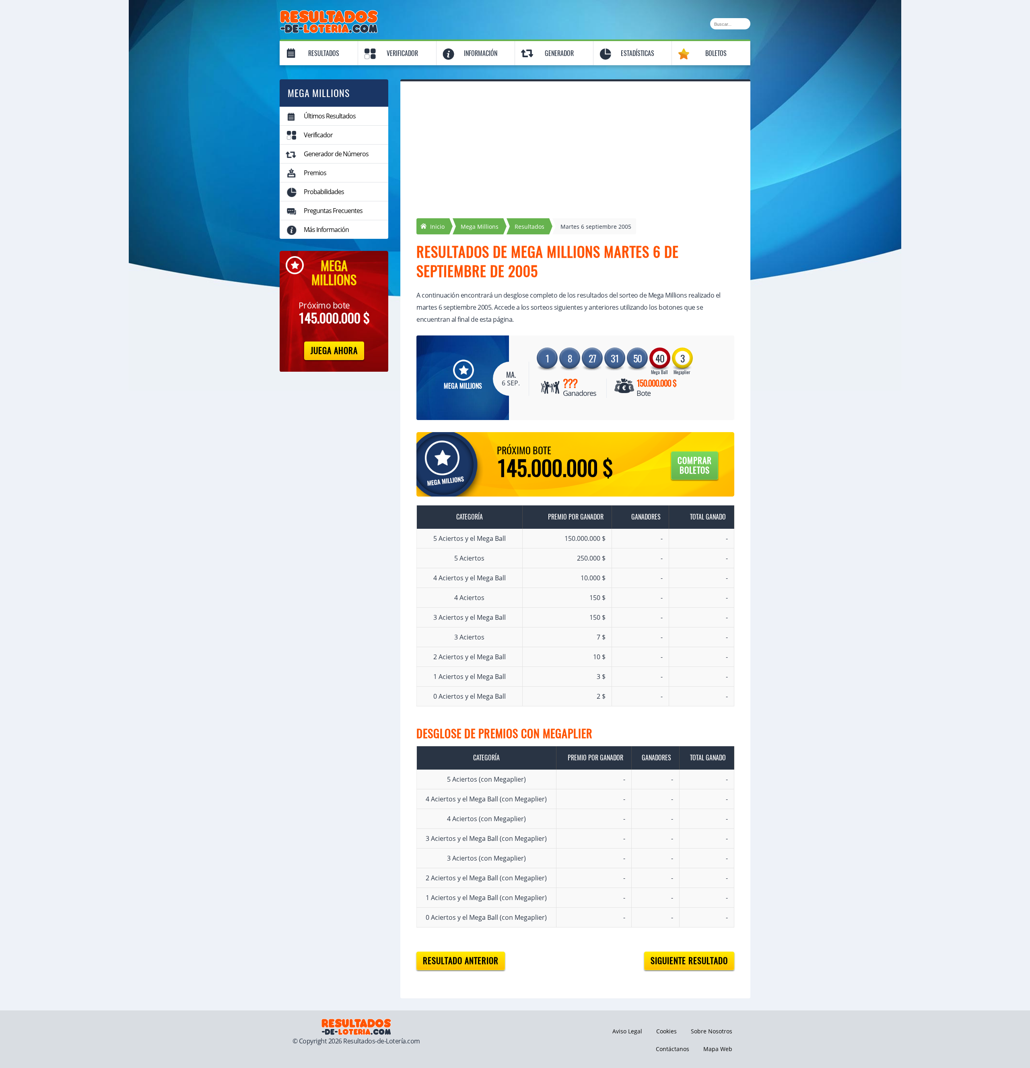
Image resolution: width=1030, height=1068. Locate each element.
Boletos (716, 53)
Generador (559, 53)
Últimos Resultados (330, 116)
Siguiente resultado (689, 961)
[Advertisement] (575, 157)
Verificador (402, 53)
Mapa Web (717, 1049)
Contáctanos (672, 1049)
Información (480, 53)
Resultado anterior (461, 961)
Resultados (323, 53)
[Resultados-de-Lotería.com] (329, 14)
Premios (315, 172)
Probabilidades (324, 191)
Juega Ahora (334, 350)
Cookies (666, 1031)
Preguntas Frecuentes (333, 210)
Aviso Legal (627, 1031)
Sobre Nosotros (711, 1031)
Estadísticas (637, 53)
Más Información (326, 229)
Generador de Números (336, 153)
